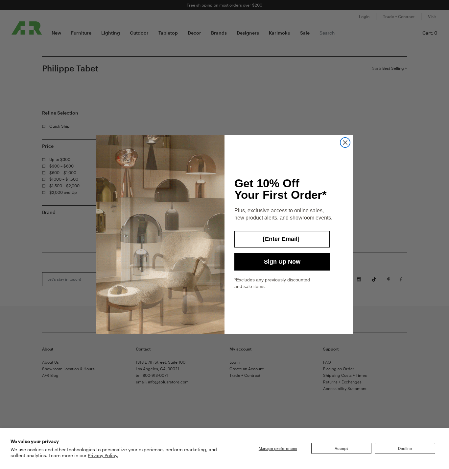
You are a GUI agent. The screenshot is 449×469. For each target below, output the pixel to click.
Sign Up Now (282, 261)
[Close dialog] (345, 142)
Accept (341, 448)
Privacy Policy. (103, 455)
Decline (405, 448)
